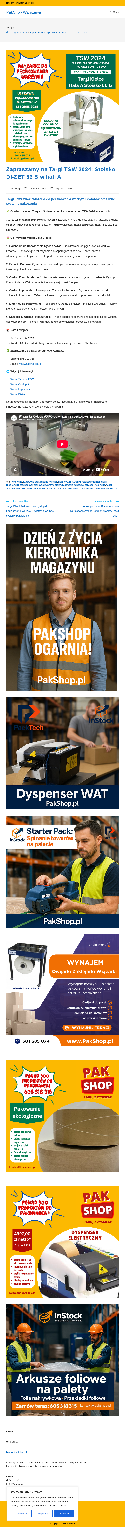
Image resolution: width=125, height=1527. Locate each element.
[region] (42, 1503)
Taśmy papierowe (70, 488)
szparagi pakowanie (95, 485)
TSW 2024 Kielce (87, 488)
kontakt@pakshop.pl (16, 1452)
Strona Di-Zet (17, 394)
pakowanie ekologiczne (35, 482)
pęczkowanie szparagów (18, 485)
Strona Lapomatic (20, 389)
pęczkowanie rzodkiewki (94, 482)
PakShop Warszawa (23, 12)
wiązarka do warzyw (106, 488)
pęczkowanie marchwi (69, 482)
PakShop (16, 188)
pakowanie (17, 482)
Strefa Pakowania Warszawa (69, 485)
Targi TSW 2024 (63, 188)
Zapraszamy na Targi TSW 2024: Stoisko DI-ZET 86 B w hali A (59, 32)
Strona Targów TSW (21, 379)
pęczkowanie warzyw (43, 485)
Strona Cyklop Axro (21, 384)
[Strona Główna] (7, 32)
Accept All (64, 1513)
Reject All (43, 1513)
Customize (21, 1513)
